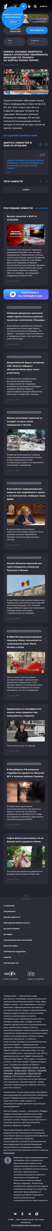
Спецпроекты (9, 911)
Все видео (7, 934)
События (7, 957)
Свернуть (26, 899)
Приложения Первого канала (16, 923)
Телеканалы (9, 1153)
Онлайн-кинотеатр (11, 917)
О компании (8, 906)
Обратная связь (10, 946)
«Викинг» (32, 1070)
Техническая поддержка (14, 952)
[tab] (37, 30)
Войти (43, 6)
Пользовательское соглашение (17, 940)
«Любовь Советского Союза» (25, 1067)
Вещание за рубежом (36, 979)
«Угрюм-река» (20, 1070)
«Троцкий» (42, 1070)
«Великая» (8, 1073)
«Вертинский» (20, 1073)
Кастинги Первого (11, 929)
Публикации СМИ (11, 963)
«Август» (7, 1067)
